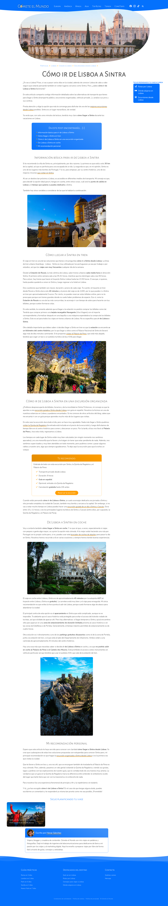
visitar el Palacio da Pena (76, 333)
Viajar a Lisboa (65, 66)
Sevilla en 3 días (27, 885)
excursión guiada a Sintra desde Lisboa (51, 410)
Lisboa (53, 66)
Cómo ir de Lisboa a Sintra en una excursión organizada (60, 139)
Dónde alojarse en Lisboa (72, 885)
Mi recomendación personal (49, 146)
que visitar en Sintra (45, 173)
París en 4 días (26, 882)
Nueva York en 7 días (28, 888)
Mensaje (108, 878)
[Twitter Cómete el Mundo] (138, 7)
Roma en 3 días (26, 875)
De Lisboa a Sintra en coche (49, 142)
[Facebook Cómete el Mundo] (131, 7)
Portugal (44, 66)
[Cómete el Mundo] (33, 6)
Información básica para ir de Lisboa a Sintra (56, 132)
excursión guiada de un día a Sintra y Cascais (85, 506)
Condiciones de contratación (62, 899)
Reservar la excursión (67, 493)
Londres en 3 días (27, 878)
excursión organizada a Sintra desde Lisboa (74, 755)
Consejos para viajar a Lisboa (73, 882)
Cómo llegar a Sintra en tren (49, 136)
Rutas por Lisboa (69, 878)
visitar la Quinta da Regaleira (34, 425)
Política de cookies (78, 899)
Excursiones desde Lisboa (85, 66)
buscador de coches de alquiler (83, 534)
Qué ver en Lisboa (69, 875)
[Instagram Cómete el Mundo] (134, 7)
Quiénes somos (110, 875)
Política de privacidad (92, 899)
